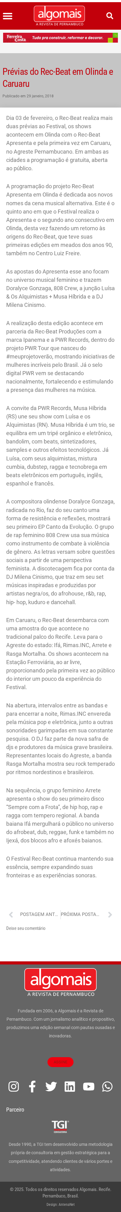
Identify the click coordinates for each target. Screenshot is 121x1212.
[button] (8, 16)
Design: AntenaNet (61, 1204)
